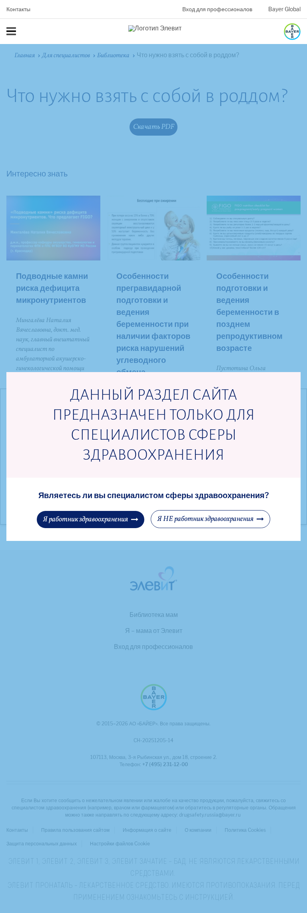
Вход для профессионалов (217, 9)
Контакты (18, 9)
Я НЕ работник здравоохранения (205, 519)
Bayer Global (284, 9)
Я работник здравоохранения (85, 520)
